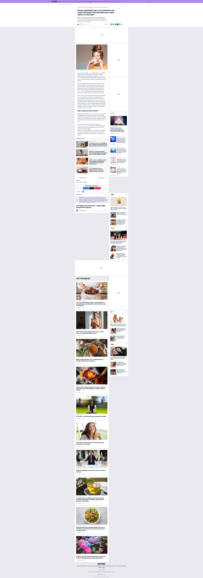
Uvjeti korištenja (102, 571)
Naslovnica (79, 7)
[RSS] (104, 574)
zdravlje (85, 182)
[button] (106, 24)
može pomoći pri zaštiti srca (99, 100)
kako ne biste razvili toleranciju (96, 113)
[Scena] (103, 569)
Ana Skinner (81, 23)
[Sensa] (54, 1)
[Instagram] (101, 574)
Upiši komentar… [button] (83, 210)
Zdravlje (83, 7)
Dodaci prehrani (89, 7)
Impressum (90, 571)
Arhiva (114, 571)
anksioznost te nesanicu (82, 125)
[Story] (100, 569)
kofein (90, 73)
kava (77, 182)
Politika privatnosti (109, 571)
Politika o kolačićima (96, 571)
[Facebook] (99, 574)
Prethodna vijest (83, 177)
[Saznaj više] (126, 195)
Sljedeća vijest (101, 177)
